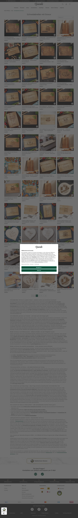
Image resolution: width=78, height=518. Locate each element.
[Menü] (6, 508)
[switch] (4, 513)
